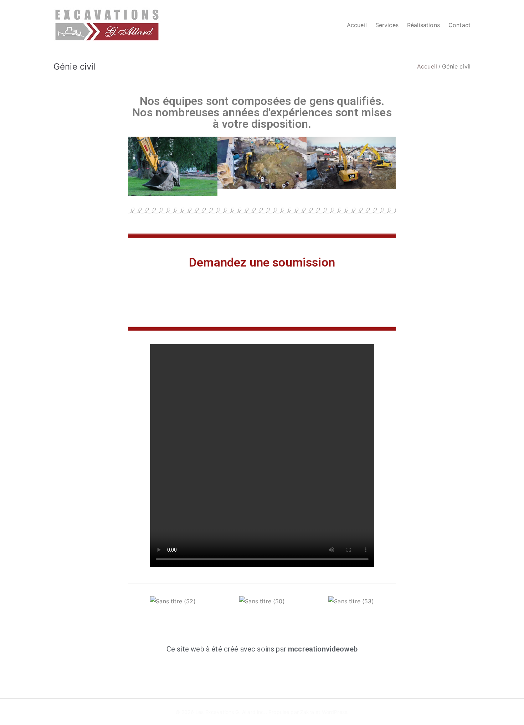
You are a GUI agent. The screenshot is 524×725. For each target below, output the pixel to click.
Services (387, 25)
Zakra (307, 712)
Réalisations (423, 25)
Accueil (357, 25)
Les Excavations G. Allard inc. (230, 712)
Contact (459, 25)
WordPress (334, 712)
